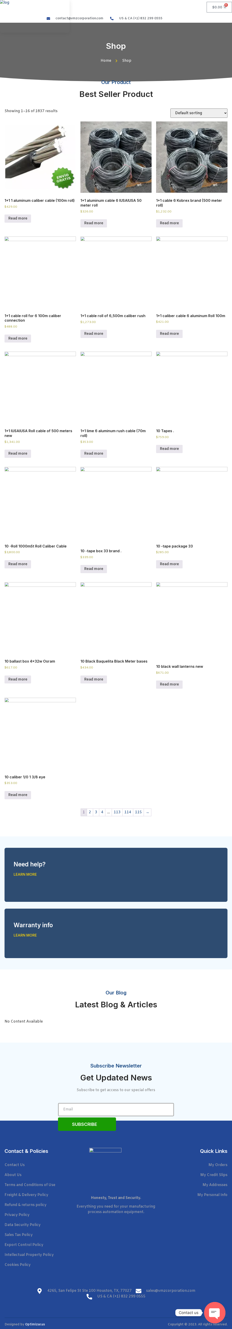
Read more (17, 218)
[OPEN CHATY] (214, 1312)
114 (127, 812)
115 (138, 812)
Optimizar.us (35, 1324)
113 (117, 812)
